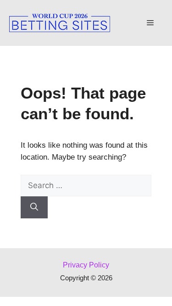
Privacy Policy (86, 265)
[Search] (34, 207)
